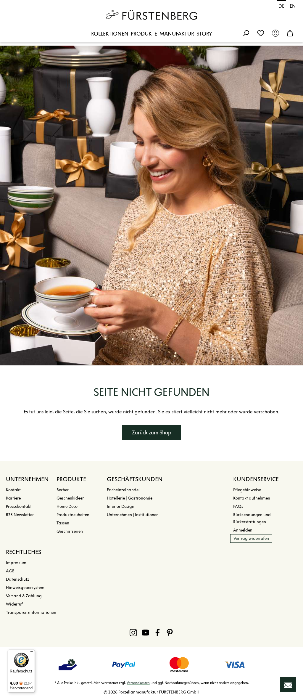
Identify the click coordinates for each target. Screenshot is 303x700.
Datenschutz (17, 579)
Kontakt (13, 489)
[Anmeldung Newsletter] (288, 684)
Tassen (63, 523)
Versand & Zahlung (24, 595)
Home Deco (67, 506)
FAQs (238, 506)
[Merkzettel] (260, 33)
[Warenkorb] (290, 33)
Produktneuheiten (73, 514)
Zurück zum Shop (151, 432)
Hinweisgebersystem (25, 587)
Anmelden (242, 530)
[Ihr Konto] (275, 33)
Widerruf (14, 604)
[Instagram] (133, 632)
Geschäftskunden (134, 479)
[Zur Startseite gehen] (151, 15)
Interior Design (120, 506)
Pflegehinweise (247, 489)
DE (281, 6)
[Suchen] (245, 33)
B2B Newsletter (20, 514)
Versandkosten (138, 682)
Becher (63, 489)
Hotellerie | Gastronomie (129, 498)
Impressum (16, 562)
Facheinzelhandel (123, 489)
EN (293, 6)
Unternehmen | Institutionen (133, 514)
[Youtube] (145, 632)
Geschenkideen (71, 498)
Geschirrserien (70, 531)
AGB (10, 571)
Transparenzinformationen (31, 612)
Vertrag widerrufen (251, 538)
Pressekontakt (19, 506)
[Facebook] (157, 632)
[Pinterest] (169, 632)
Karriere (13, 498)
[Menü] (31, 652)
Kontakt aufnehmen (251, 498)
